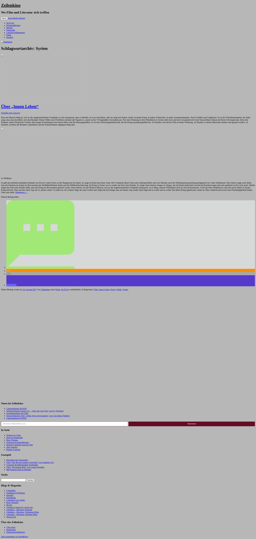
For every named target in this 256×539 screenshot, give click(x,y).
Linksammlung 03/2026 (16, 418)
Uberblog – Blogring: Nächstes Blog (21, 514)
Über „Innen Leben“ (20, 106)
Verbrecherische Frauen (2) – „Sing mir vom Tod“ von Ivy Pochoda (34, 411)
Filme (8, 35)
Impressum (11, 530)
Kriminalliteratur (13, 25)
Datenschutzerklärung (15, 532)
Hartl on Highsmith (14, 438)
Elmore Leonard (13, 450)
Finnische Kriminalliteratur (17, 442)
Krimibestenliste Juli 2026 (17, 413)
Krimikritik (11, 498)
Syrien (125, 289)
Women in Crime (13, 435)
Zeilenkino (11, 5)
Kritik (119, 289)
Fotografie (10, 30)
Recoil (9, 505)
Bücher (9, 28)
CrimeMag (10, 490)
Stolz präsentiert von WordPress (14, 537)
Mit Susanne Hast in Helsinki (18, 469)
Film (96, 289)
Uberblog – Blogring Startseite (19, 510)
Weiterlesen (21, 192)
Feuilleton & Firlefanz (15, 493)
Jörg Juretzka (11, 447)
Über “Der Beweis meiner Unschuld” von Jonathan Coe (30, 462)
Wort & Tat (11, 517)
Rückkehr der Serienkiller (17, 460)
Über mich (10, 527)
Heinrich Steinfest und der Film (19, 445)
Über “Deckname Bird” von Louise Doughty (25, 467)
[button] (40, 267)
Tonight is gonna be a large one (19, 507)
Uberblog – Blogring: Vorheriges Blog (22, 512)
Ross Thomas (12, 440)
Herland (9, 495)
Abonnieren (191, 424)
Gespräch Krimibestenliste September (22, 465)
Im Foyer (10, 23)
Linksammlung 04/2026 (16, 408)
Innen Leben (104, 289)
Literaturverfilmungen (15, 32)
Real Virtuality (12, 502)
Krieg (113, 289)
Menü (4, 18)
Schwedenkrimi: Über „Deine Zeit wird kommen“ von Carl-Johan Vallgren (38, 416)
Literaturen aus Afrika (15, 500)
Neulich (9, 37)
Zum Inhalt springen (16, 18)
